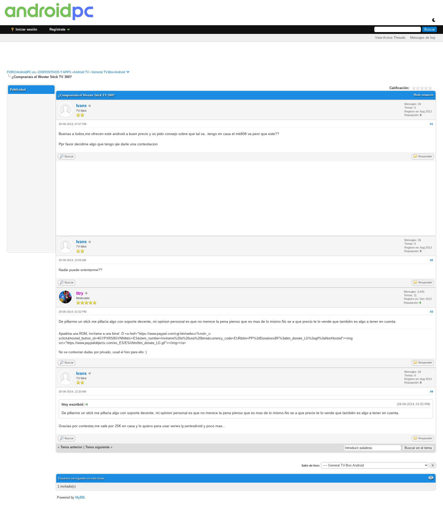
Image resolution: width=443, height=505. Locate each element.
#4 (431, 391)
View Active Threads (390, 38)
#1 (431, 124)
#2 (431, 260)
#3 (431, 311)
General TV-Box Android (108, 72)
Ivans (81, 105)
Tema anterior (71, 447)
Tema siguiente (97, 447)
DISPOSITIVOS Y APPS (54, 72)
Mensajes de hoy (423, 38)
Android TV (81, 72)
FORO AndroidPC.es (21, 72)
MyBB (80, 497)
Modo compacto (424, 94)
